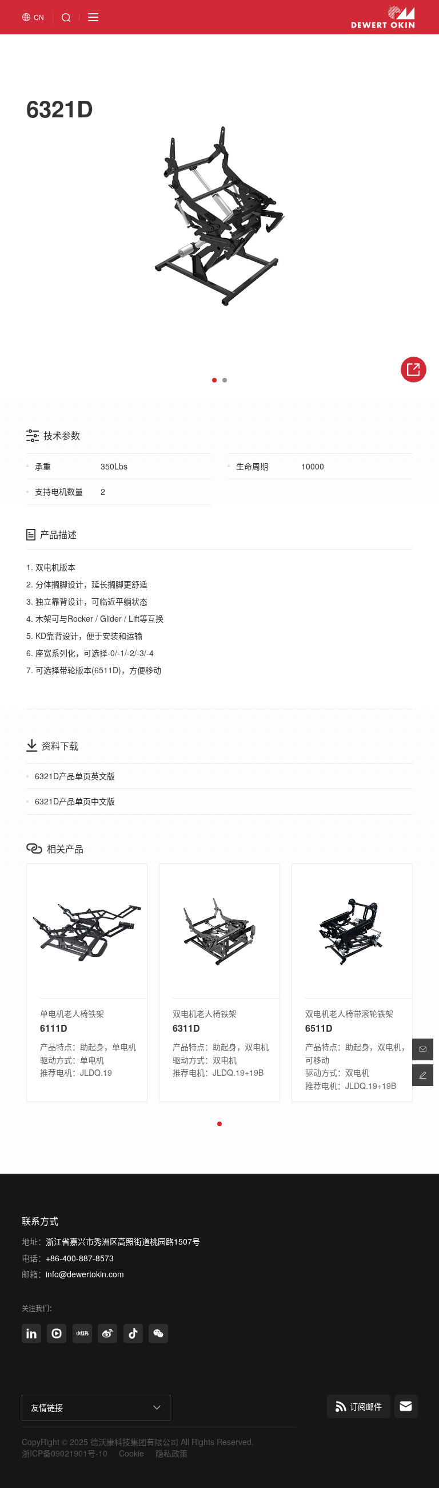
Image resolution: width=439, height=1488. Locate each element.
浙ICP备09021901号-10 (64, 1453)
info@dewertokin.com (85, 1274)
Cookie (131, 1453)
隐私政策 (171, 1453)
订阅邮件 (366, 1406)
